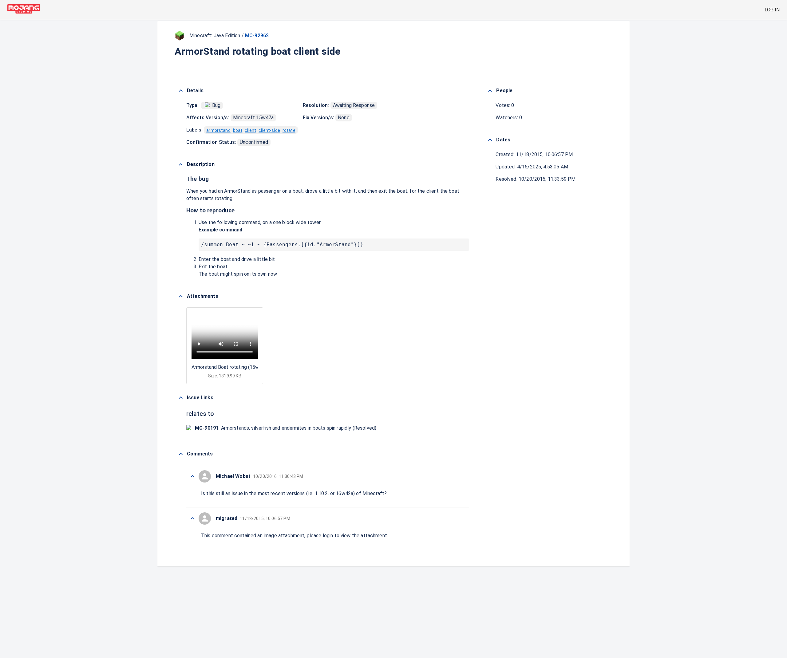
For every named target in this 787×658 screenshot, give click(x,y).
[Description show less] (181, 164)
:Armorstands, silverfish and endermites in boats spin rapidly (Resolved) (285, 428)
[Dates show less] (490, 140)
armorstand (218, 130)
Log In (772, 10)
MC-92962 (257, 35)
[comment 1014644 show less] (192, 476)
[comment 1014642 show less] (192, 518)
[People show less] (490, 91)
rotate (289, 130)
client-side (269, 130)
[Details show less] (181, 91)
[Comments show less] (181, 454)
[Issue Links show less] (181, 398)
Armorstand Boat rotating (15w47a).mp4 (235, 367)
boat (238, 130)
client (250, 130)
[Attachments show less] (181, 296)
